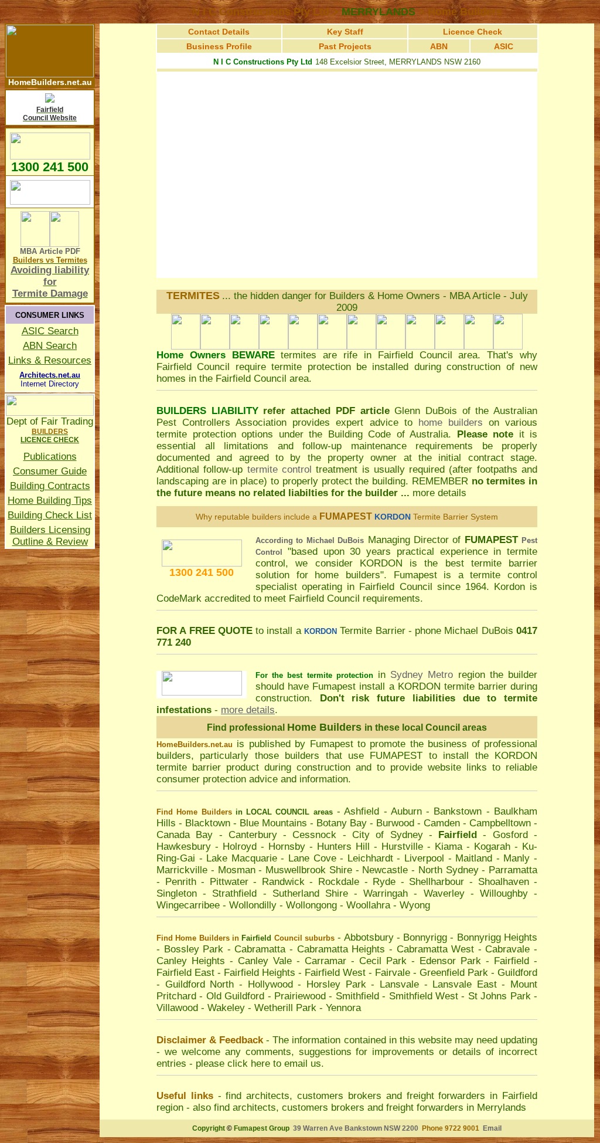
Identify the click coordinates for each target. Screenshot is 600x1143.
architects (267, 1095)
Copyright (208, 1128)
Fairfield (256, 938)
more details (439, 492)
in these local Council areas (425, 727)
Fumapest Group (261, 1128)
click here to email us (274, 1063)
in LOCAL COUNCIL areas (284, 812)
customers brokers (339, 1095)
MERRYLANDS (378, 12)
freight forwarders (446, 1095)
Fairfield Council (415, 355)
